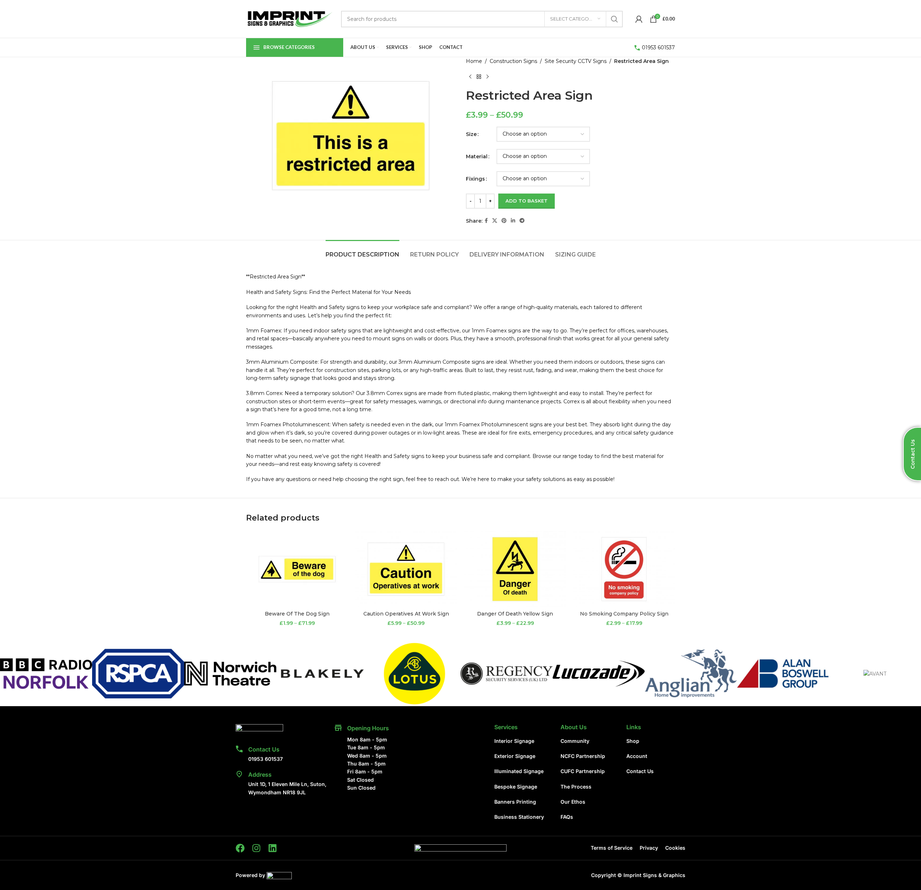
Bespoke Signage (515, 787)
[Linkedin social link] (513, 221)
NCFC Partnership (583, 756)
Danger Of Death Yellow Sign (515, 613)
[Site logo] (290, 18)
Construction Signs (513, 61)
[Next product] (487, 76)
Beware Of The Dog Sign (297, 613)
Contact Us (264, 749)
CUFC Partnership (583, 771)
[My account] (639, 19)
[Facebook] (240, 848)
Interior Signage (514, 741)
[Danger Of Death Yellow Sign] (515, 569)
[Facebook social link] (486, 221)
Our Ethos (573, 802)
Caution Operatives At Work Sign (406, 613)
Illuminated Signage (519, 771)
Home (474, 61)
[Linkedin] (272, 848)
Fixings (475, 179)
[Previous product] (470, 76)
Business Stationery (519, 817)
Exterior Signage (514, 756)
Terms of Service (611, 848)
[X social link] (494, 221)
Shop (632, 741)
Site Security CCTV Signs (576, 61)
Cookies (675, 848)
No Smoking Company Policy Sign (624, 613)
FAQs (567, 817)
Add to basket (526, 201)
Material (476, 156)
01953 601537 (658, 47)
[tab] (362, 251)
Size (471, 134)
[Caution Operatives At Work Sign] (406, 569)
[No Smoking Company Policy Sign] (624, 569)
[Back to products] (479, 76)
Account (636, 756)
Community (575, 741)
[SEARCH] (614, 19)
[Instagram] (256, 848)
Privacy (649, 848)
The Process (576, 787)
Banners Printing (515, 802)
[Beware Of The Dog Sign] (297, 569)
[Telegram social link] (522, 221)
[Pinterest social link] (504, 221)
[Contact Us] (239, 749)
